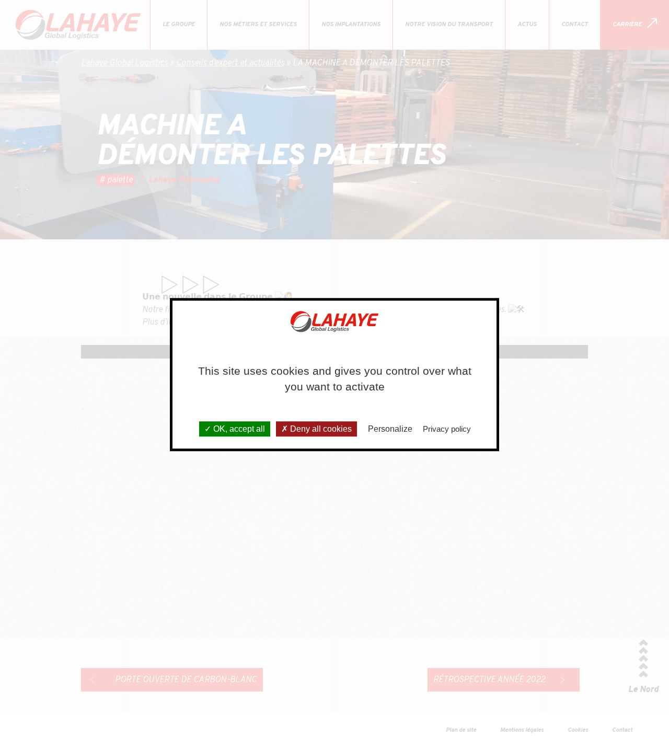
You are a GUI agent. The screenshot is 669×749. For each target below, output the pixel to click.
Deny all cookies (320, 428)
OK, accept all (238, 428)
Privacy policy (447, 428)
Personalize (390, 428)
